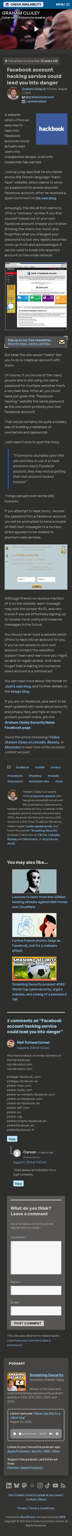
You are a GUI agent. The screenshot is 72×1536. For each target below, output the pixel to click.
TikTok (42, 835)
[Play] (15, 1434)
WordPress (27, 1516)
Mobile (39, 767)
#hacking (35, 775)
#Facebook (15, 775)
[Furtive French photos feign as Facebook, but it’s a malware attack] (41, 924)
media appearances (38, 826)
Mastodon (12, 747)
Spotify (37, 1451)
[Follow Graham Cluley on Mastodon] (24, 1485)
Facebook (22, 767)
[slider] (27, 1434)
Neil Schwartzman (33, 1042)
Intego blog (20, 691)
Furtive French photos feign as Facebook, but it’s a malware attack (36, 945)
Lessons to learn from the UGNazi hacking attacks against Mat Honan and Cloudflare (40, 902)
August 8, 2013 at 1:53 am (33, 1048)
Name (16, 1282)
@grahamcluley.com (40, 97)
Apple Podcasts (18, 1451)
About (42, 1499)
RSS (47, 1451)
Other (56, 1451)
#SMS (59, 781)
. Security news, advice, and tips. (30, 342)
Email (15, 1302)
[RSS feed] (63, 1485)
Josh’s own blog (18, 686)
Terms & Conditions (41, 1508)
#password (15, 781)
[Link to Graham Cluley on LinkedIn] (9, 1485)
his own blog (46, 198)
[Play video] (36, 29)
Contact (31, 1499)
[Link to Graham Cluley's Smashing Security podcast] (32, 1485)
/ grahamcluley (36, 101)
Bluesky (53, 742)
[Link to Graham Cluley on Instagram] (40, 1485)
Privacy (56, 767)
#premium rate (39, 781)
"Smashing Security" (44, 830)
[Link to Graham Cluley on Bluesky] (16, 1485)
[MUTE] (51, 1434)
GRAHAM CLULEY (21, 13)
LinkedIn (54, 835)
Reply (12, 1139)
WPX (62, 1516)
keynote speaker (44, 796)
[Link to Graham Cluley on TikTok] (47, 1485)
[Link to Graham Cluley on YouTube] (55, 1485)
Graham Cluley (32, 89)
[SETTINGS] (57, 1434)
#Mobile (53, 775)
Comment (19, 1237)
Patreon (13, 1467)
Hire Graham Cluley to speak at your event (35, 1495)
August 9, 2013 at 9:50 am (30, 1162)
